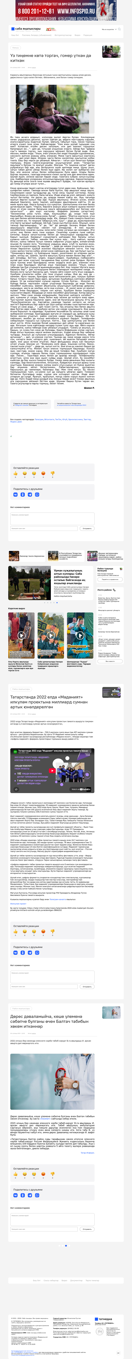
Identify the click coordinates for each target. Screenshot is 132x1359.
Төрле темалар (92, 1280)
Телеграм (39, 419)
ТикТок (58, 419)
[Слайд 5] (57, 602)
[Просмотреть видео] (21, 635)
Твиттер (87, 419)
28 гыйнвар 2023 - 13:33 (17, 714)
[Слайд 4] (53, 602)
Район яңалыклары (21, 689)
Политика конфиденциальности (22, 1355)
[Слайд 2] (47, 602)
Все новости (110, 661)
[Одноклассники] (23, 495)
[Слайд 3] (50, 602)
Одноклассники (75, 419)
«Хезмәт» (45, 1118)
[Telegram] (30, 495)
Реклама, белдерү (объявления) (36, 35)
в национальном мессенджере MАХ (71, 405)
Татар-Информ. (88, 1153)
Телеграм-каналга (58, 899)
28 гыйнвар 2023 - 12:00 (17, 1033)
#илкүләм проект (18, 904)
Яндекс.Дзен (16, 422)
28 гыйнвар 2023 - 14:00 (17, 67)
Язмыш (15, 48)
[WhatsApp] (37, 495)
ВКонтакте (49, 419)
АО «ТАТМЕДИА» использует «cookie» (24, 1352)
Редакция (87, 35)
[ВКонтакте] (15, 495)
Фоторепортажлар (63, 35)
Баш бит (15, 35)
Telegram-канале (22, 405)
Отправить (87, 528)
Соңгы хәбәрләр (51, 1280)
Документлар (76, 1280)
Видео (77, 35)
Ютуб (64, 419)
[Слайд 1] (44, 602)
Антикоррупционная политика (22, 1351)
